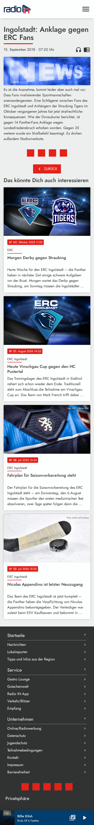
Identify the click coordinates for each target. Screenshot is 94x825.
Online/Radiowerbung (24, 728)
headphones (78, 49)
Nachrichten (16, 644)
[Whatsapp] (58, 786)
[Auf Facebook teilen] (30, 153)
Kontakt (12, 757)
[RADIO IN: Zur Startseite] (41, 9)
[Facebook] (36, 786)
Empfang (14, 708)
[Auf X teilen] (41, 153)
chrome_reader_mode (87, 49)
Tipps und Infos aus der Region (31, 659)
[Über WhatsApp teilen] (52, 153)
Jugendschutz (17, 743)
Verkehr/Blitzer (18, 701)
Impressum (15, 764)
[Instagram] (47, 786)
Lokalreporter (17, 651)
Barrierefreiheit (18, 772)
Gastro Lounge (18, 679)
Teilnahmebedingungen (24, 750)
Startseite (16, 635)
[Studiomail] (25, 786)
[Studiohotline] (69, 786)
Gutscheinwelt (18, 686)
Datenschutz (16, 735)
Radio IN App (18, 693)
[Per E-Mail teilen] (63, 153)
